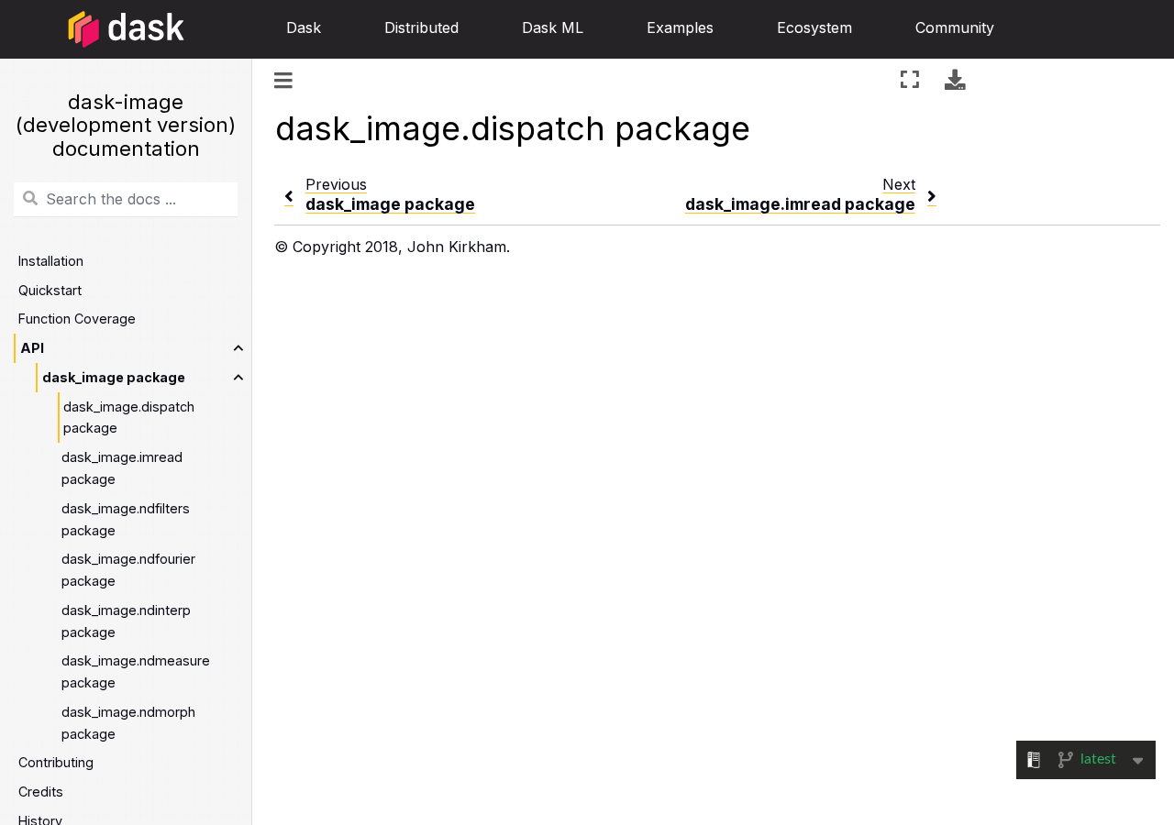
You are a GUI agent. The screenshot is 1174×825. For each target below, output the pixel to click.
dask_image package (113, 377)
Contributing (56, 762)
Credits (40, 791)
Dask (303, 27)
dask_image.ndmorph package (128, 723)
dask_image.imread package (122, 468)
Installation (50, 261)
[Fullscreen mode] (910, 79)
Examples (680, 27)
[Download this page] (955, 79)
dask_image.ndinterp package (126, 621)
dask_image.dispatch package (128, 417)
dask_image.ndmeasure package (135, 671)
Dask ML (552, 27)
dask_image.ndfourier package (128, 569)
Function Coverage (77, 318)
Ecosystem (814, 27)
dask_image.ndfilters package (125, 519)
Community (954, 27)
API (32, 348)
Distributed (421, 27)
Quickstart (50, 290)
